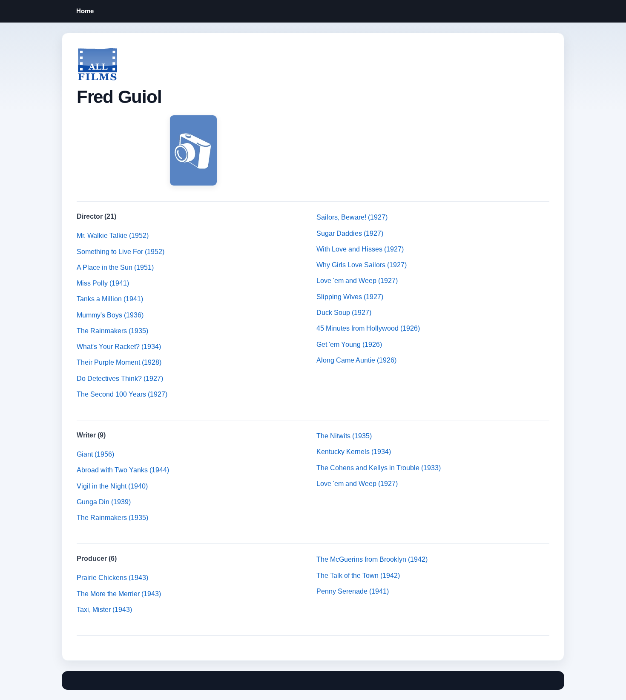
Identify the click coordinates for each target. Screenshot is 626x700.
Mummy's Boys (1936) (110, 315)
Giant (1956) (95, 454)
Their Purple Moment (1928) (119, 362)
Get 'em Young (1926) (349, 344)
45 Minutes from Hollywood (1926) (368, 328)
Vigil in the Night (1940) (112, 486)
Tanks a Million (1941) (110, 299)
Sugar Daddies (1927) (349, 233)
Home (85, 10)
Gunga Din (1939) (104, 502)
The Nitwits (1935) (344, 436)
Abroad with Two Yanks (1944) (123, 470)
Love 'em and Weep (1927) (357, 280)
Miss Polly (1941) (103, 283)
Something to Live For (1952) (120, 251)
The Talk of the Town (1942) (358, 575)
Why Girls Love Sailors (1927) (361, 265)
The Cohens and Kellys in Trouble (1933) (378, 467)
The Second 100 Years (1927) (122, 394)
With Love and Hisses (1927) (360, 249)
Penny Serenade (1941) (352, 591)
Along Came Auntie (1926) (356, 360)
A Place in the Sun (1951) (115, 267)
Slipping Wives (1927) (349, 296)
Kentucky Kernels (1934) (353, 451)
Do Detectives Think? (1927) (120, 378)
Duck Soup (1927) (343, 312)
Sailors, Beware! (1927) (352, 217)
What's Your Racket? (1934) (119, 346)
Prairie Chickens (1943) (112, 577)
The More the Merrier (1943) (119, 593)
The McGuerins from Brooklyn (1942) (372, 559)
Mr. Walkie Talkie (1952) (113, 235)
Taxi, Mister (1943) (104, 609)
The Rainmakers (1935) (112, 330)
